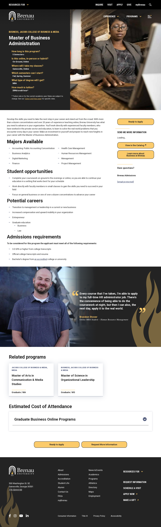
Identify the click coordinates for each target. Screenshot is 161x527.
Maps (91, 492)
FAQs (60, 496)
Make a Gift (129, 500)
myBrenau (62, 500)
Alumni (61, 487)
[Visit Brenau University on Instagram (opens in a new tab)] (15, 516)
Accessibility (116, 516)
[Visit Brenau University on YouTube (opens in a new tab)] (21, 516)
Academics (94, 474)
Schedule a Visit (132, 488)
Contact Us (63, 492)
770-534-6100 (15, 489)
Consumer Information (67, 516)
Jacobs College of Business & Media (39, 31)
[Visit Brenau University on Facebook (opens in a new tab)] (10, 516)
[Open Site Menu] (149, 16)
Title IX (85, 516)
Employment (94, 496)
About (60, 470)
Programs (132, 16)
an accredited (40, 259)
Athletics (93, 483)
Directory (93, 487)
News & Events (96, 470)
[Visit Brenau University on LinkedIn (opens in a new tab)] (27, 516)
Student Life (63, 483)
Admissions (63, 474)
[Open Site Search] (150, 4)
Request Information (134, 482)
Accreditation (64, 479)
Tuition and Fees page (33, 99)
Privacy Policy (99, 516)
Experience (110, 16)
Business (14, 31)
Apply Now (128, 494)
